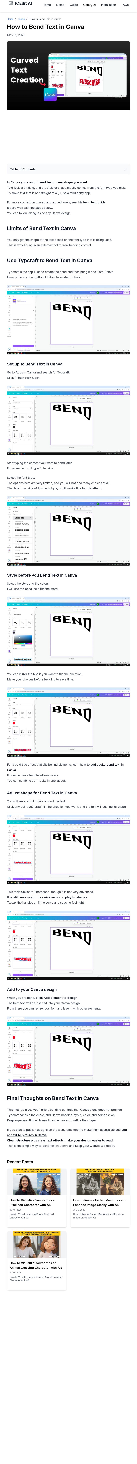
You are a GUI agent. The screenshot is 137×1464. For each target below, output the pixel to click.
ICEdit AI (23, 3)
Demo (60, 5)
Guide (74, 5)
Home (46, 5)
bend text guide (94, 202)
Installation (108, 5)
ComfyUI (89, 5)
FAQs (125, 5)
